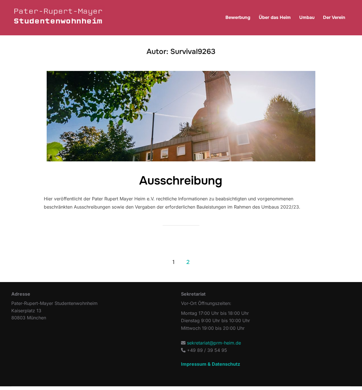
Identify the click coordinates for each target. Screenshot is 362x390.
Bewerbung (237, 17)
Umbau (306, 17)
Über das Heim (275, 17)
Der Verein (334, 17)
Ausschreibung (180, 180)
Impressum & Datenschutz (210, 364)
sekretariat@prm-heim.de (214, 343)
